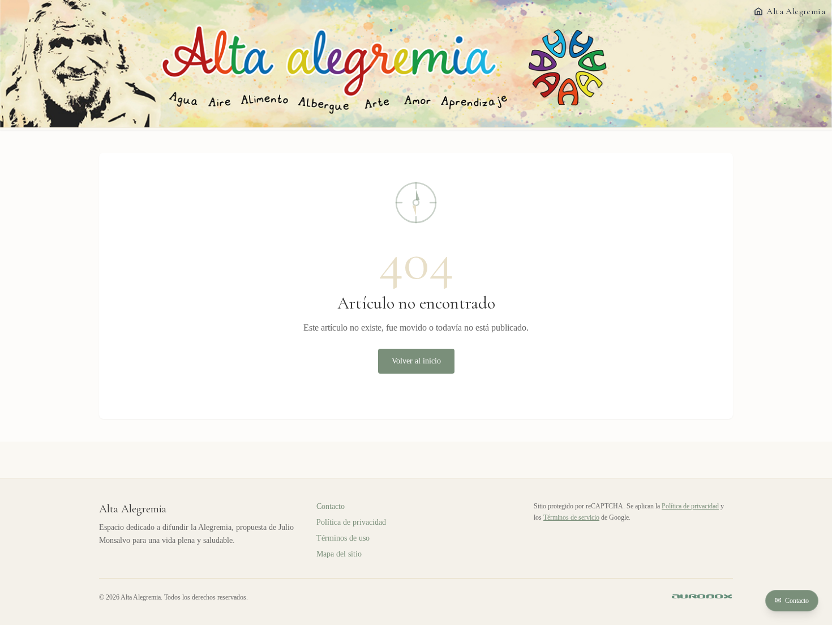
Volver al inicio (416, 361)
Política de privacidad (351, 522)
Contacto (792, 600)
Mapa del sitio (339, 554)
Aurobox (702, 597)
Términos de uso (343, 538)
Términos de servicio (571, 517)
